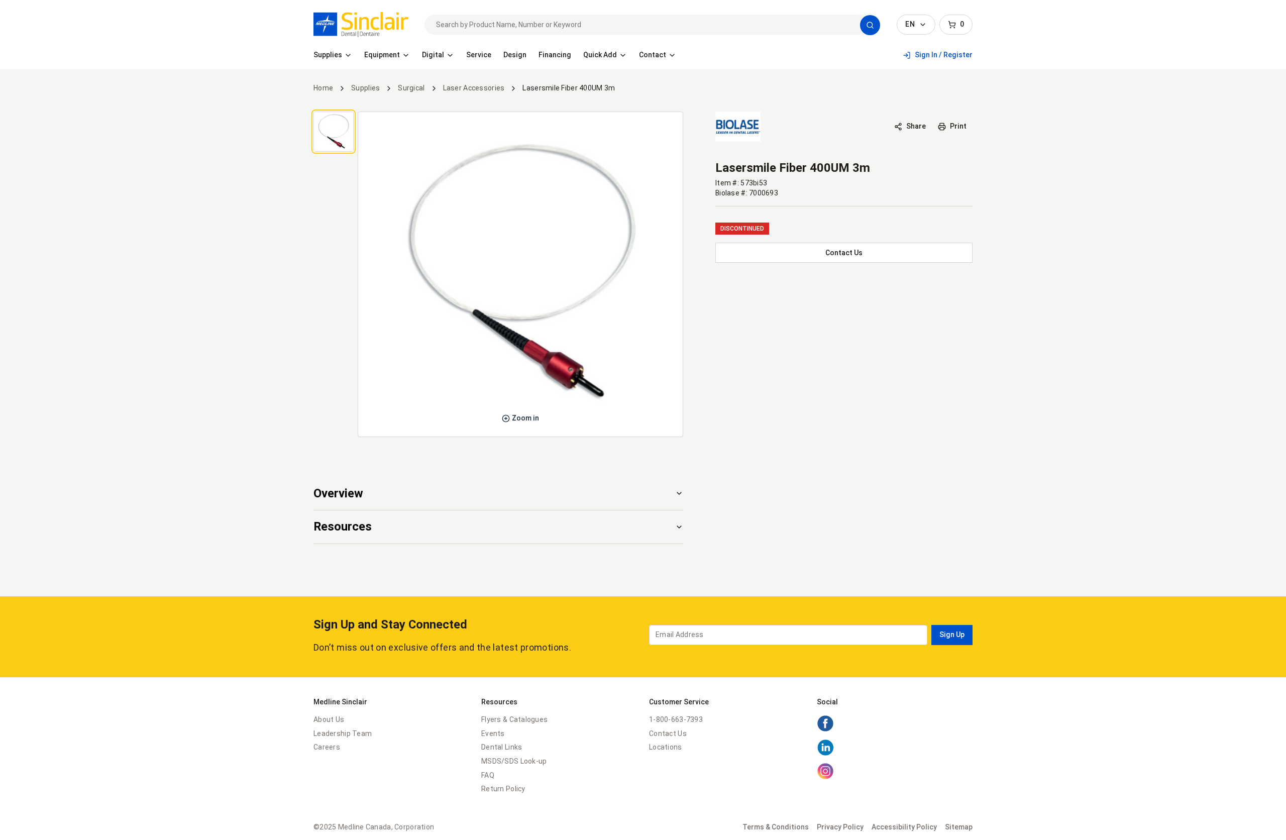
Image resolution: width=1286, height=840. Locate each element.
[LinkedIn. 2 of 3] (825, 754)
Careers (326, 747)
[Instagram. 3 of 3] (825, 777)
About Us (328, 719)
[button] (870, 25)
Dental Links (501, 747)
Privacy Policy (840, 827)
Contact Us (668, 733)
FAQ (487, 775)
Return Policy (503, 789)
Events (493, 733)
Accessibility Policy (904, 827)
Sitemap (959, 827)
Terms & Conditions (775, 827)
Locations (665, 747)
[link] (360, 24)
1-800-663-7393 (676, 719)
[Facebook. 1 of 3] (825, 729)
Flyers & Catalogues (514, 719)
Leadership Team (342, 733)
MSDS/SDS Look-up (514, 761)
